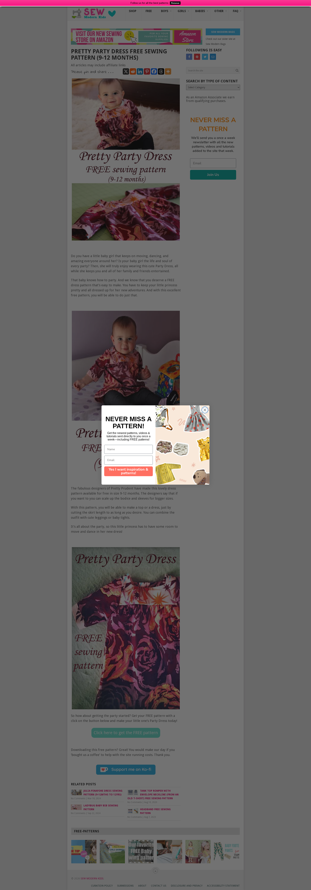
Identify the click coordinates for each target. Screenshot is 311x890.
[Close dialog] (205, 410)
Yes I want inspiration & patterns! (128, 471)
